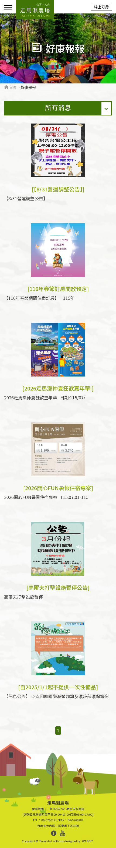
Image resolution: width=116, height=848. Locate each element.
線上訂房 (101, 6)
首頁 (12, 87)
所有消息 (58, 107)
